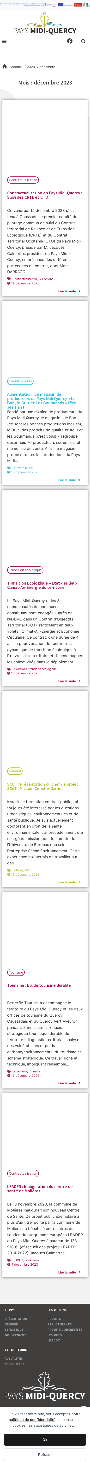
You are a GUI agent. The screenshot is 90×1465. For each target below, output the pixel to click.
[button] (4, 41)
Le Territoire (20, 468)
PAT (31, 468)
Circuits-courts (20, 381)
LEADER (17, 1260)
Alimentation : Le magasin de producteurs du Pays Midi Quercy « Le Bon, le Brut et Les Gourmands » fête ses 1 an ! (41, 400)
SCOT (27, 870)
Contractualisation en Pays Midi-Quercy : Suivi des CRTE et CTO (44, 195)
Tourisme (16, 972)
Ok (45, 1439)
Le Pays (17, 870)
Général (15, 771)
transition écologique (42, 669)
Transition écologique (25, 570)
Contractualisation (23, 180)
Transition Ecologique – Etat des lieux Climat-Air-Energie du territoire (42, 585)
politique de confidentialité (32, 1419)
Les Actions (46, 279)
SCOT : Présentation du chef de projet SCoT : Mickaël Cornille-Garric (42, 786)
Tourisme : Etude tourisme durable (39, 985)
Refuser (45, 1454)
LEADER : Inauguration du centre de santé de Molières (40, 1189)
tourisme (34, 1071)
